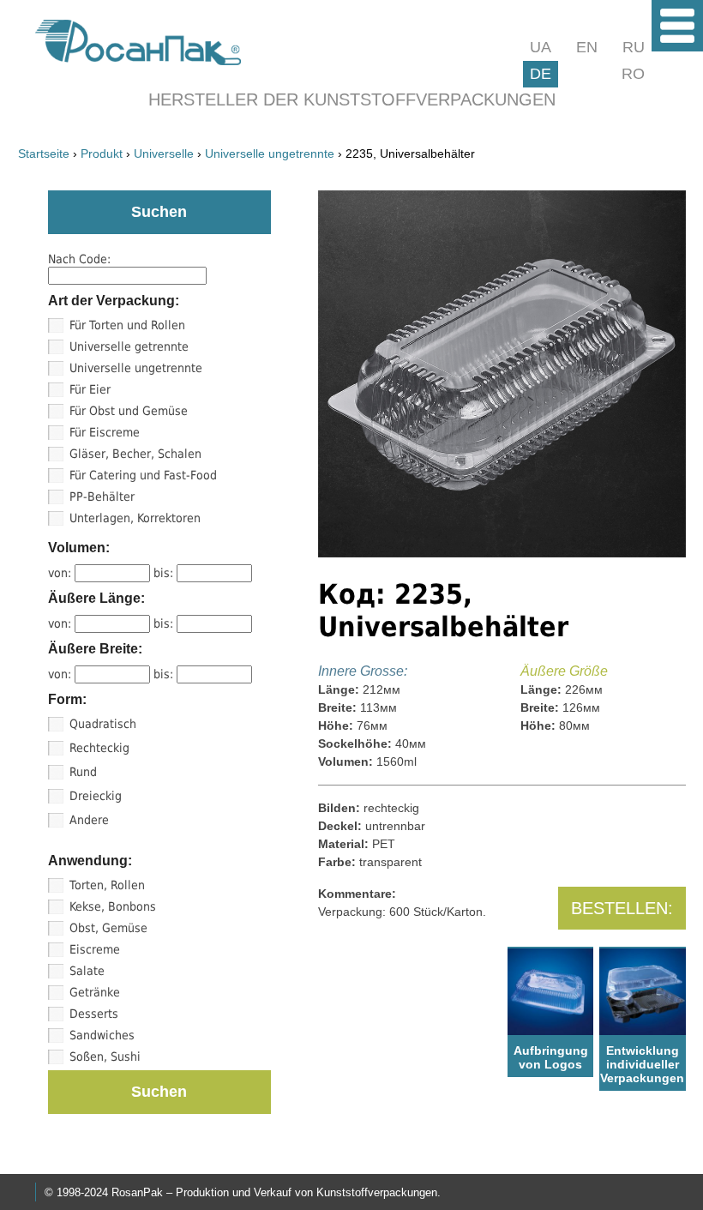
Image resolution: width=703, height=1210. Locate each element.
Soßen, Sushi (105, 1056)
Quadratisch (102, 724)
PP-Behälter (102, 496)
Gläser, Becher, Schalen (135, 454)
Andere (89, 820)
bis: (165, 573)
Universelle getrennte (129, 346)
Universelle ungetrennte (135, 368)
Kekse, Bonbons (112, 906)
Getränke (94, 992)
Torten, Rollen (107, 885)
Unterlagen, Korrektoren (135, 518)
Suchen (159, 1091)
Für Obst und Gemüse (128, 411)
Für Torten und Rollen (127, 325)
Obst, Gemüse (108, 928)
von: (61, 573)
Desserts (93, 1013)
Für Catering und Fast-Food (143, 475)
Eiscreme (94, 949)
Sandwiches (102, 1035)
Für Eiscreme (104, 432)
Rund (83, 772)
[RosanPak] (138, 60)
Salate (87, 971)
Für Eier (90, 389)
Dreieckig (95, 796)
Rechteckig (99, 748)
